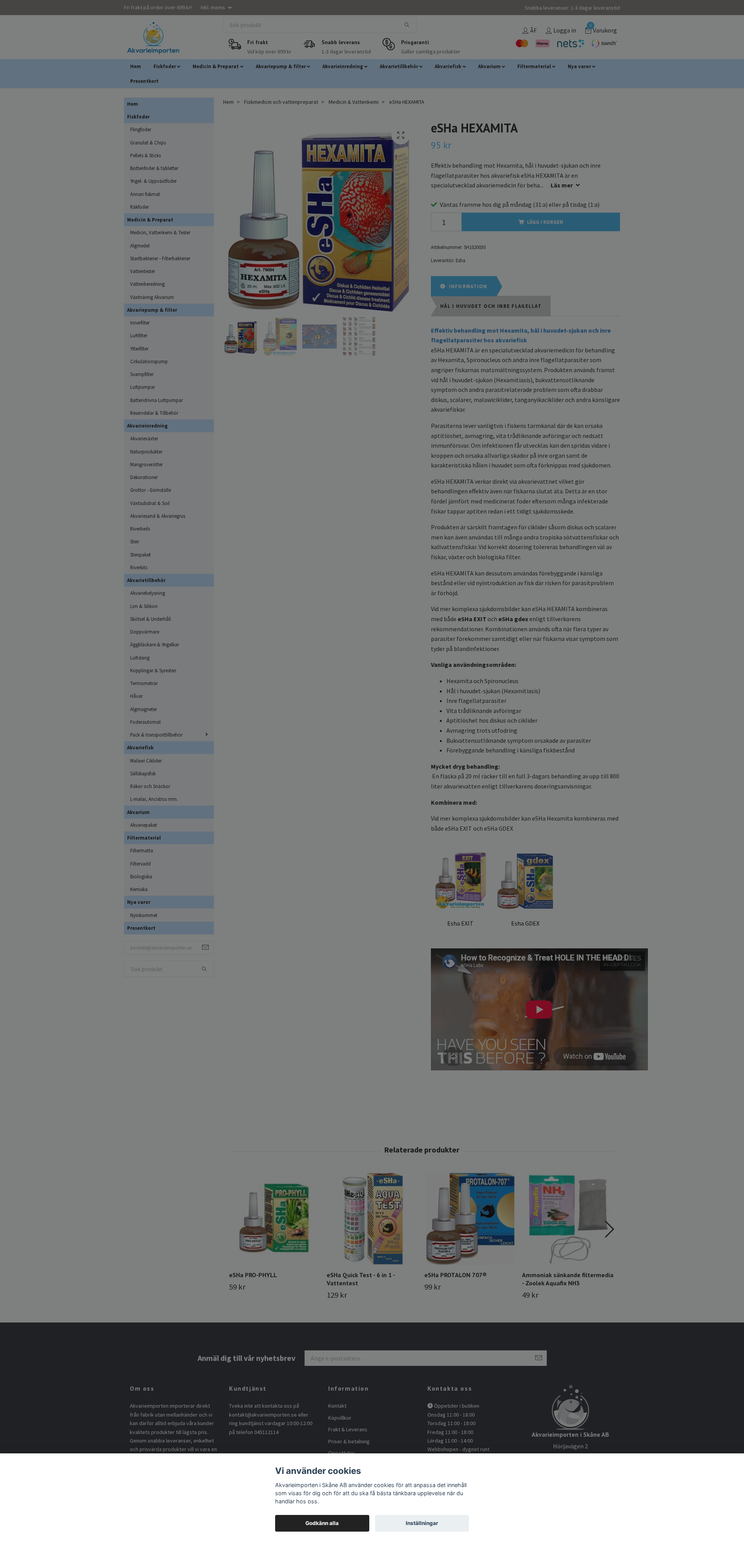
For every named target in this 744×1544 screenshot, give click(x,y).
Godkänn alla (322, 1523)
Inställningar (422, 1523)
